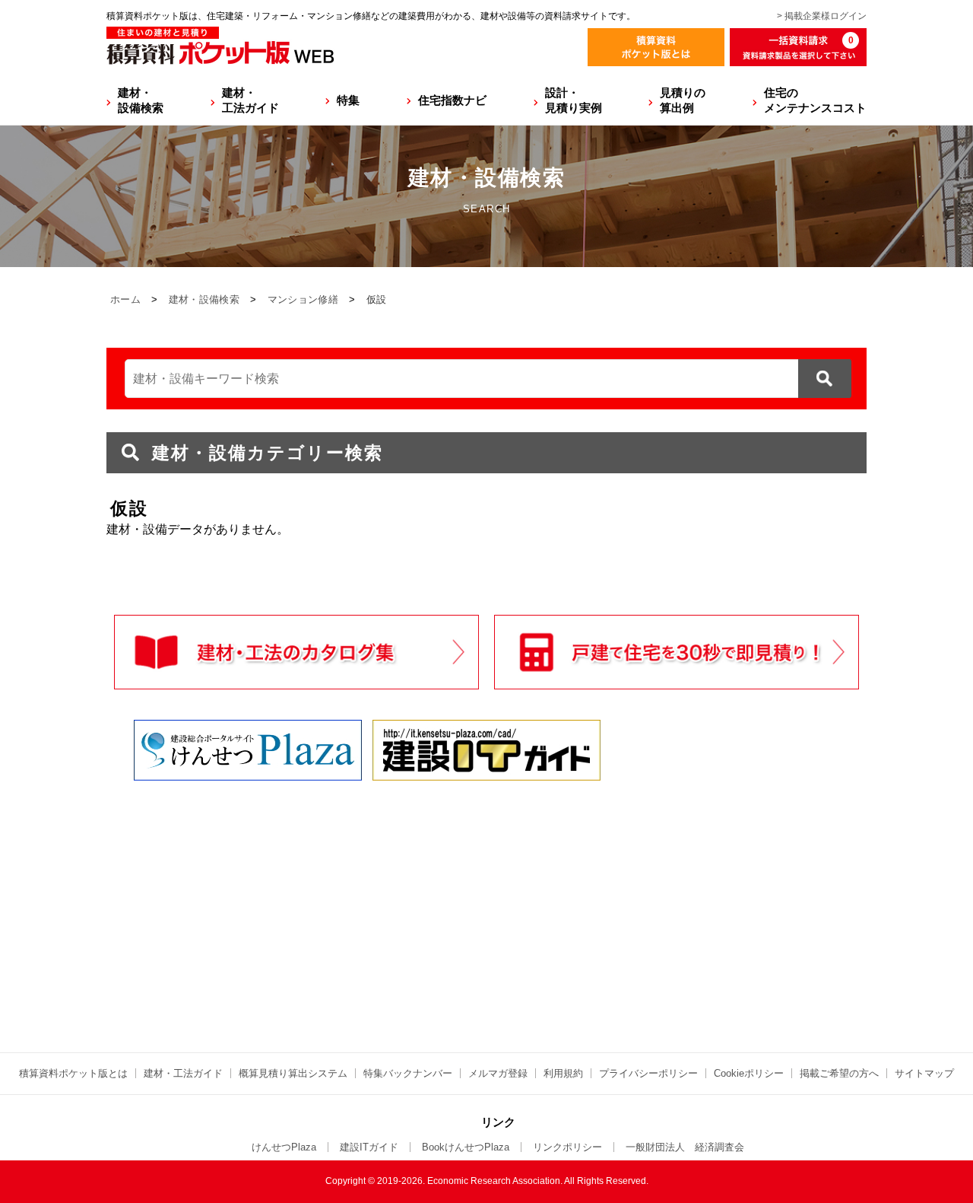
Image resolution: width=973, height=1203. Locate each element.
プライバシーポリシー (648, 1073)
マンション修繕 (303, 299)
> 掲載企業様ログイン (822, 16)
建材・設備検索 (140, 100)
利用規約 (563, 1073)
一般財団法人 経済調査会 (685, 1147)
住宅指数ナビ (452, 100)
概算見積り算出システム (293, 1073)
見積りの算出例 (682, 100)
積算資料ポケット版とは (73, 1073)
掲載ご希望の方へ (839, 1073)
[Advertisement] (353, 902)
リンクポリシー (567, 1147)
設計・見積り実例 (573, 100)
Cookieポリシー (749, 1073)
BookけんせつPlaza (465, 1147)
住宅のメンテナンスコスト (815, 100)
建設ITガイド (369, 1147)
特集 (348, 100)
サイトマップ (924, 1073)
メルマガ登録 (498, 1073)
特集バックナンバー (407, 1073)
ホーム (125, 299)
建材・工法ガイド (250, 100)
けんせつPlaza (284, 1147)
